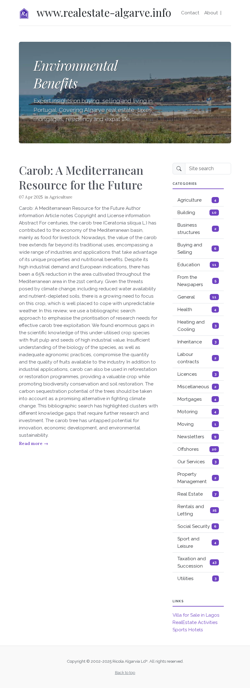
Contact (190, 13)
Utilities (196, 578)
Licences (196, 374)
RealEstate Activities (195, 622)
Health (196, 309)
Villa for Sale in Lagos (196, 615)
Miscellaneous (196, 386)
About (211, 13)
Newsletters (196, 436)
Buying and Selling (196, 248)
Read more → (33, 443)
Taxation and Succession (196, 562)
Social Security (196, 526)
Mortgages (196, 399)
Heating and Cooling (196, 325)
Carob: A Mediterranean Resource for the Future (81, 177)
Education (196, 264)
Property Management (196, 477)
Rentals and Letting (196, 510)
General (196, 297)
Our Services (196, 461)
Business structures (196, 228)
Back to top (125, 672)
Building (196, 212)
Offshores (196, 449)
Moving (196, 424)
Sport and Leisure (196, 542)
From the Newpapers (196, 280)
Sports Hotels (188, 629)
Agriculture (61, 197)
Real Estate (196, 494)
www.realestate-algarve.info (104, 12)
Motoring (196, 411)
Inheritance (196, 342)
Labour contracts (196, 358)
